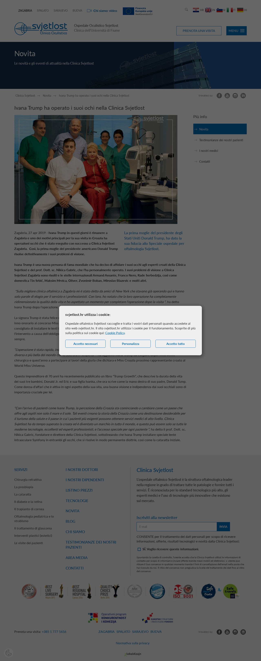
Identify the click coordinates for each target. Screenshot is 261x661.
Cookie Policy (115, 333)
